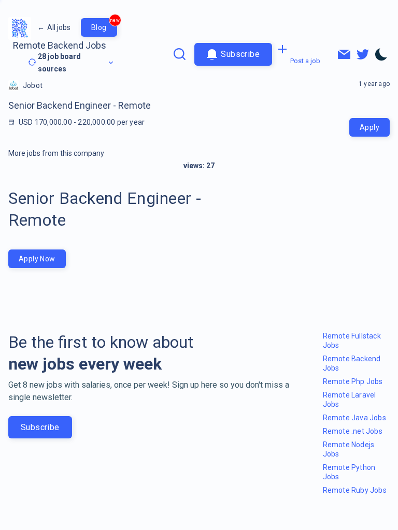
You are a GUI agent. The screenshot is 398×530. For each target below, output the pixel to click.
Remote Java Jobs (354, 418)
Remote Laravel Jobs (349, 399)
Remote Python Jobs (349, 472)
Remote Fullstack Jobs (352, 340)
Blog (104, 25)
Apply (369, 127)
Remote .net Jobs (352, 431)
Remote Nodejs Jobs (349, 449)
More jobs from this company (56, 153)
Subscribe (40, 427)
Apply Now (37, 259)
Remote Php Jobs (353, 381)
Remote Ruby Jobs (355, 490)
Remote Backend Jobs (59, 45)
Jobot (32, 85)
